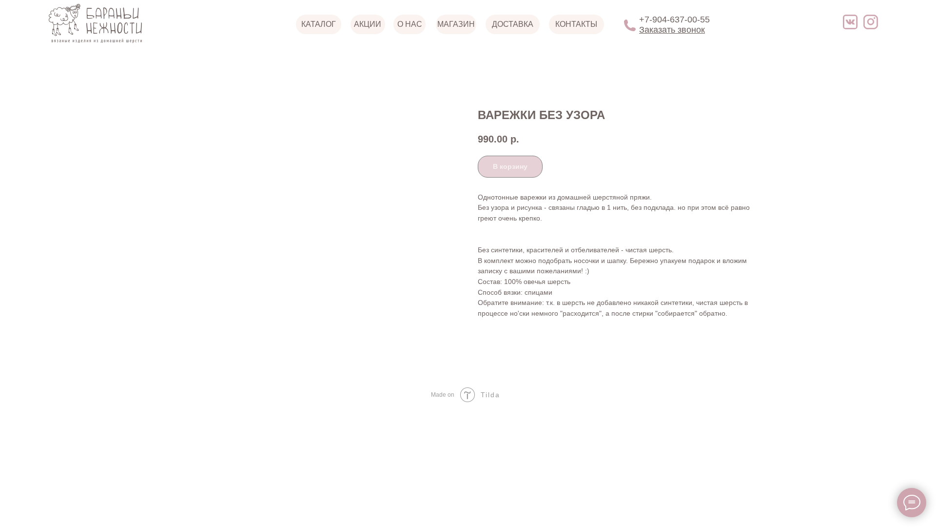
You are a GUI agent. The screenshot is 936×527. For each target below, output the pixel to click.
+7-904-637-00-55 (674, 19)
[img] (850, 22)
